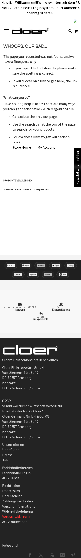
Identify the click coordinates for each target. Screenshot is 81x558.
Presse (7, 455)
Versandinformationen (19, 506)
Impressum (11, 490)
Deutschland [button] (62, 21)
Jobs (6, 460)
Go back (18, 116)
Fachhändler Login (16, 473)
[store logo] (30, 31)
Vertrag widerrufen (16, 516)
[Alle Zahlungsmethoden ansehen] (40, 270)
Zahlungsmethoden (17, 501)
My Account (46, 147)
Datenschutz (12, 496)
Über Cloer (10, 449)
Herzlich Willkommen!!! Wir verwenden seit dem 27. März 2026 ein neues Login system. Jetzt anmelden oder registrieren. (40, 7)
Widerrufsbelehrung (17, 511)
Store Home (21, 147)
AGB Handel (11, 478)
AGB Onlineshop (14, 521)
